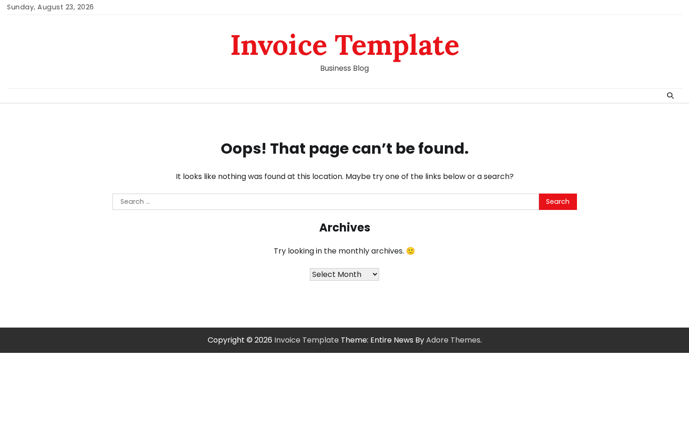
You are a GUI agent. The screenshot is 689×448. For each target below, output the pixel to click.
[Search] (670, 96)
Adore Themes (453, 340)
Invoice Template (344, 44)
